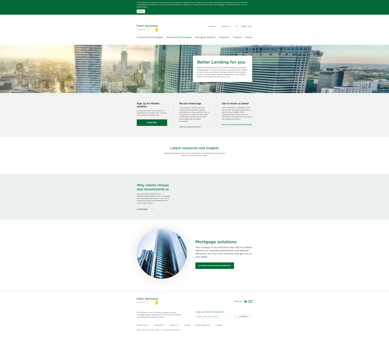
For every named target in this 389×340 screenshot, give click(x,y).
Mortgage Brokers (205, 37)
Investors (224, 37)
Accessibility (159, 325)
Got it (141, 11)
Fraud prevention (202, 325)
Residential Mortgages (179, 37)
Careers (237, 37)
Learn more (142, 209)
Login (243, 26)
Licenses (218, 325)
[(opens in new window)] (245, 301)
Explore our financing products (214, 266)
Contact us (225, 26)
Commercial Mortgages (150, 37)
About (248, 37)
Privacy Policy (142, 7)
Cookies (187, 325)
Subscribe (154, 124)
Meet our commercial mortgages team (237, 124)
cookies (221, 4)
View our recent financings (190, 127)
